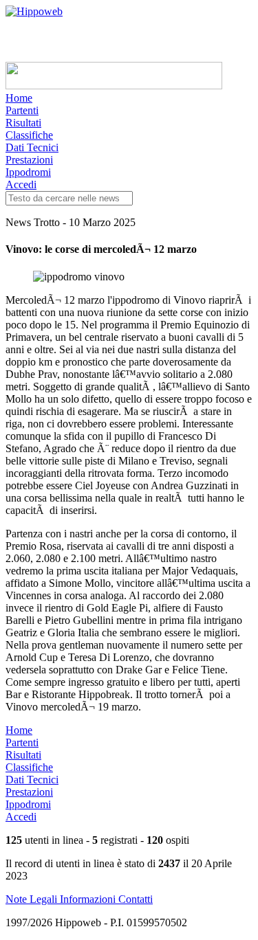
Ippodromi (28, 172)
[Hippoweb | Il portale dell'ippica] (34, 11)
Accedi (21, 184)
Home (19, 98)
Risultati (23, 122)
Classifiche (29, 135)
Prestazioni (29, 160)
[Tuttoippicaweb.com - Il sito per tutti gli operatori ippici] (114, 85)
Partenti (22, 110)
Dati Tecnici (32, 147)
